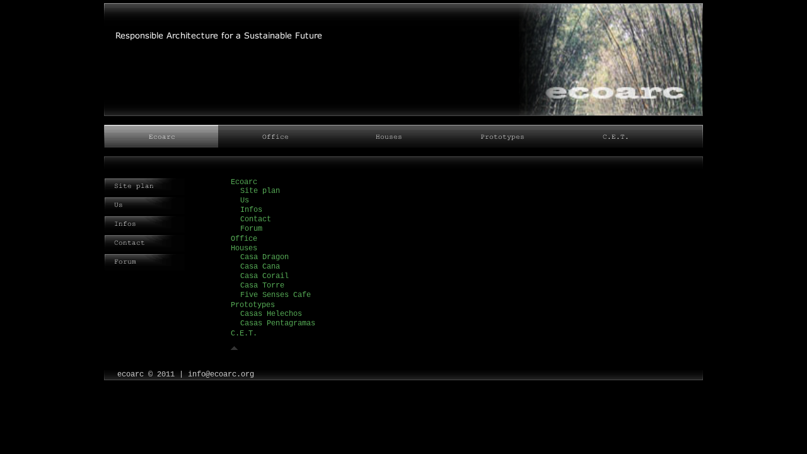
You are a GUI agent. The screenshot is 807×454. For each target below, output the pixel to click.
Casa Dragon (264, 257)
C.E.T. (244, 333)
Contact (255, 219)
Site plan (260, 191)
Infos (251, 210)
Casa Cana (260, 266)
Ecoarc (244, 182)
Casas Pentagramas (277, 323)
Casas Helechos (271, 314)
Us (244, 200)
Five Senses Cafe (275, 295)
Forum (251, 228)
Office (244, 239)
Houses (244, 248)
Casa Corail (264, 276)
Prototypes (253, 305)
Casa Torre (262, 285)
